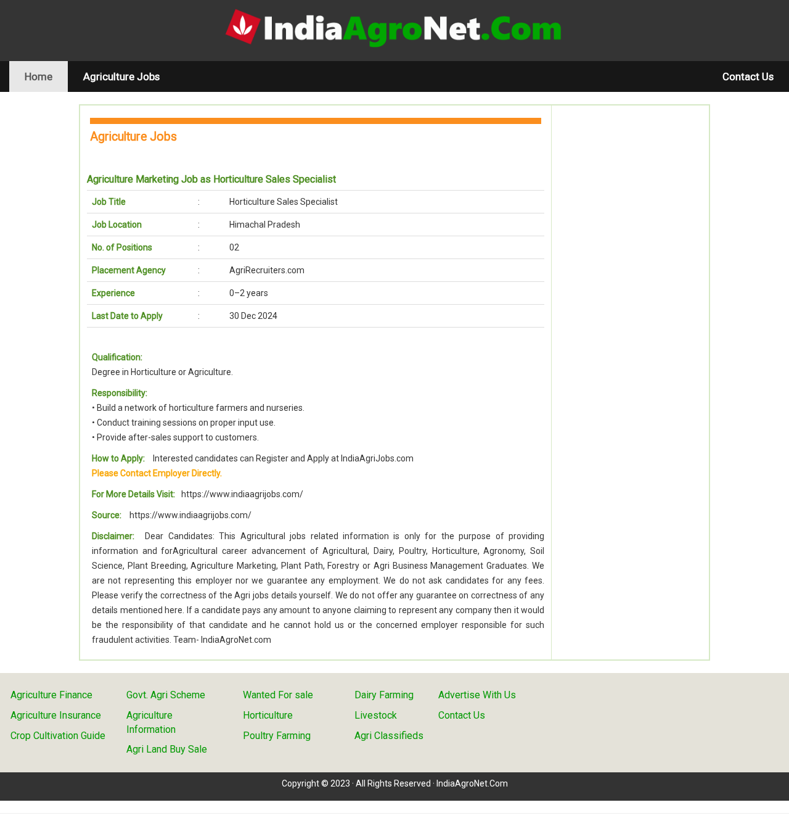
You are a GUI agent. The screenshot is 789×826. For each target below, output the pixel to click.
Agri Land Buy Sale (166, 749)
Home (46, 76)
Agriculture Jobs (121, 76)
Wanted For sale (278, 695)
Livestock (375, 715)
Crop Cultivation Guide (57, 735)
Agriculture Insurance (55, 715)
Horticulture (268, 715)
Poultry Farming (277, 735)
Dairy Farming (384, 695)
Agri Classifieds (388, 735)
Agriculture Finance (51, 695)
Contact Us (748, 76)
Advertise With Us (477, 695)
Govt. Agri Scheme (165, 695)
